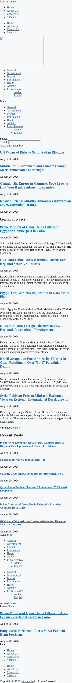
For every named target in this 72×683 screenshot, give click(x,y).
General (11, 70)
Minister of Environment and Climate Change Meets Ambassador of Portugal (33, 168)
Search (4, 142)
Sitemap (11, 16)
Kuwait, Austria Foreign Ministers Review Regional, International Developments (30, 327)
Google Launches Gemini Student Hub (23, 459)
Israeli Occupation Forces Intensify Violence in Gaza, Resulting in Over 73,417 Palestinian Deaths (33, 362)
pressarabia (27, 681)
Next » (16, 427)
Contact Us (13, 13)
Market (11, 76)
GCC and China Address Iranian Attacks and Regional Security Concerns (33, 262)
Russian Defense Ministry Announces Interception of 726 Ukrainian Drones (35, 203)
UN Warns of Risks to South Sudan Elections (32, 152)
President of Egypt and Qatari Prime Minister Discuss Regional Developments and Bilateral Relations (32, 444)
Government (14, 73)
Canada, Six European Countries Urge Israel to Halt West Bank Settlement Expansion (34, 185)
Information (13, 79)
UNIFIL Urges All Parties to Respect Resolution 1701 (31, 473)
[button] (36, 101)
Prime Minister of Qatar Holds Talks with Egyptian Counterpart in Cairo (29, 229)
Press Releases (15, 89)
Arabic (17, 92)
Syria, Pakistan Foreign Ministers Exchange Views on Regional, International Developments (34, 397)
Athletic (11, 85)
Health (10, 82)
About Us (12, 10)
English (18, 95)
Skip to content (8, 1)
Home (10, 7)
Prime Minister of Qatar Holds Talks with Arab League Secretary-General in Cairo (34, 615)
